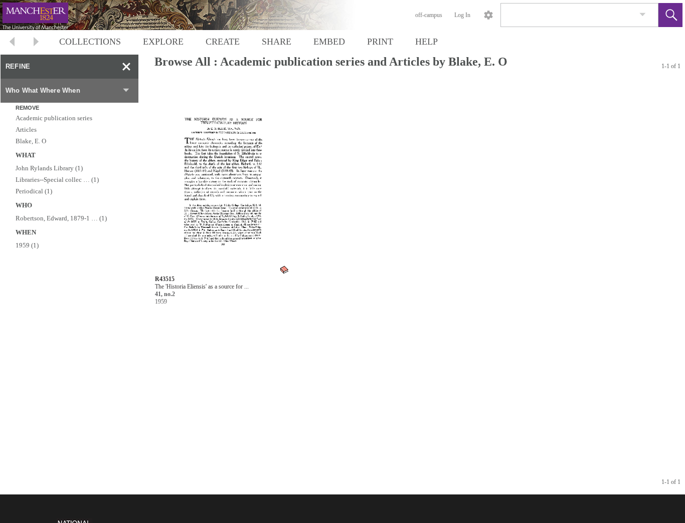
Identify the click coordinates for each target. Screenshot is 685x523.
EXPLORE (163, 42)
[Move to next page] (36, 43)
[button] (670, 15)
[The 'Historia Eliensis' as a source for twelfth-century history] (222, 178)
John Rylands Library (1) (49, 168)
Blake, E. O (31, 141)
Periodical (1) (34, 191)
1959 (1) (27, 245)
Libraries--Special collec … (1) (57, 179)
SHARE (276, 42)
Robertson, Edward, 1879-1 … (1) (61, 218)
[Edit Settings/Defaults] (488, 15)
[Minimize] (126, 67)
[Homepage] (189, 15)
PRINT (380, 42)
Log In (462, 15)
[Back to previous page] (12, 43)
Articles (26, 129)
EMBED (329, 42)
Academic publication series (54, 118)
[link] (642, 15)
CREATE (223, 42)
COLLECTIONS (90, 42)
